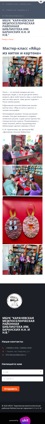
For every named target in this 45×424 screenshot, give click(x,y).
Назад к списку (7, 39)
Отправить (10, 388)
